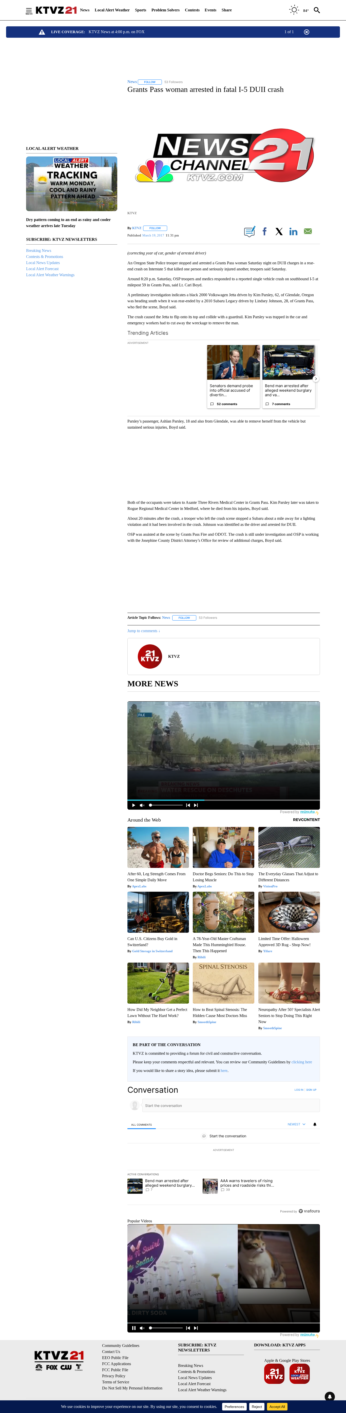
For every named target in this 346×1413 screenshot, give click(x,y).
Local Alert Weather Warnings (50, 275)
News (84, 10)
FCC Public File (115, 1370)
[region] (223, 1150)
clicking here (302, 1062)
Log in (299, 1089)
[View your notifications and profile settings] (315, 1124)
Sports (140, 10)
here (224, 1070)
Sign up (311, 1089)
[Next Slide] (316, 378)
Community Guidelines (120, 1345)
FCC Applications (116, 1364)
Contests (192, 10)
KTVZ (137, 228)
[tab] (141, 1124)
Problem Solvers (165, 10)
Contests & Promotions (44, 256)
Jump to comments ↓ (143, 631)
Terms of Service (115, 1382)
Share (227, 10)
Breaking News (38, 250)
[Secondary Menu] (32, 10)
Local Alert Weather (112, 10)
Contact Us (111, 1351)
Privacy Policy (113, 1376)
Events (210, 10)
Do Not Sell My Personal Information (132, 1388)
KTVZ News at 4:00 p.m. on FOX (117, 32)
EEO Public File (115, 1358)
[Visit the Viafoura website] (309, 1211)
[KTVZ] (56, 10)
